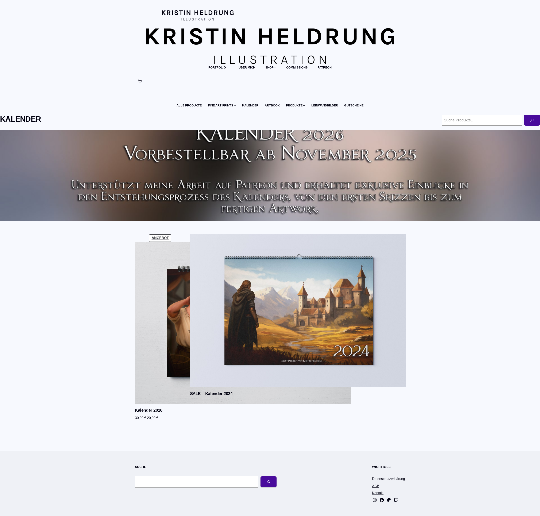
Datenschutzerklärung (388, 479)
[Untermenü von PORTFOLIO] (227, 68)
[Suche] (532, 120)
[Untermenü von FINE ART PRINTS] (235, 105)
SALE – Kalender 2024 (211, 393)
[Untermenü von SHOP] (275, 68)
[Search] (268, 482)
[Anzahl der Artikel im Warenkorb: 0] (139, 81)
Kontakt (377, 493)
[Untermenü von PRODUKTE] (304, 105)
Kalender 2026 (148, 410)
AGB (375, 486)
